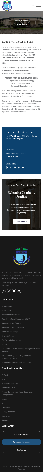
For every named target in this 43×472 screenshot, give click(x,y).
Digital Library (7, 310)
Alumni (4, 399)
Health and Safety (9, 388)
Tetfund (5, 375)
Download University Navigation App (16, 362)
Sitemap (5, 403)
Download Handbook (21, 442)
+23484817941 (12, 156)
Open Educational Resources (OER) (16, 319)
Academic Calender (21, 434)
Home (17, 20)
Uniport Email (7, 306)
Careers (5, 420)
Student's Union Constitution (13, 327)
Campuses (6, 407)
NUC (3, 379)
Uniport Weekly (8, 336)
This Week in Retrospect (11, 340)
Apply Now (20, 221)
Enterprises (6, 416)
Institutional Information (11, 315)
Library (4, 344)
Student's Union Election (11, 323)
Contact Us (21, 450)
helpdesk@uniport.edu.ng (16, 153)
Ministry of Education (10, 383)
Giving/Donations (8, 412)
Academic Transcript (10, 332)
